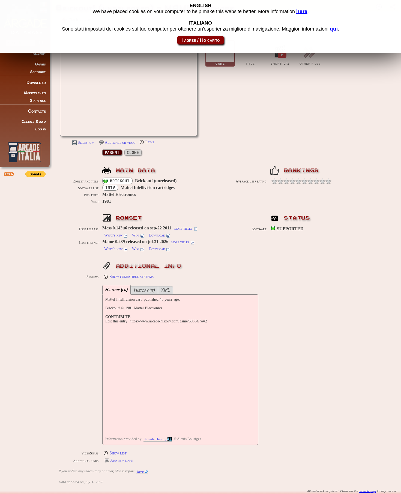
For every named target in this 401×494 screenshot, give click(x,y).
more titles (183, 228)
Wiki (135, 235)
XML (165, 290)
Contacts (37, 111)
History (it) (144, 290)
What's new (113, 235)
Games (40, 64)
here (140, 471)
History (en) (116, 289)
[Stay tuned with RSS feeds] (8, 174)
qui (334, 29)
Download (36, 82)
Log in (40, 129)
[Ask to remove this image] (187, 128)
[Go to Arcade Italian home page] (24, 152)
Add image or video (120, 142)
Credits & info (34, 121)
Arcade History (155, 439)
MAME (39, 54)
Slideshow (86, 142)
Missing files (35, 93)
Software (38, 72)
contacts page (367, 491)
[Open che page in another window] (174, 128)
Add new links (121, 460)
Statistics (38, 100)
